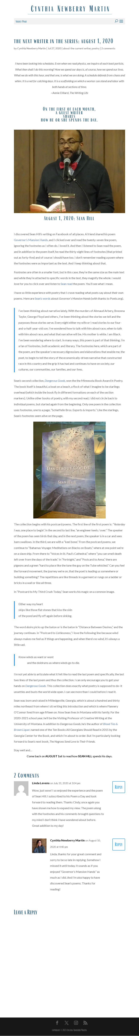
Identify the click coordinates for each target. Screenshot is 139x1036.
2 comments (108, 48)
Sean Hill (86, 218)
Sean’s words (43, 298)
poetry (95, 48)
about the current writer (77, 48)
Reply (119, 787)
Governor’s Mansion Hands (31, 240)
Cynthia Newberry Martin (31, 48)
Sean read (67, 283)
